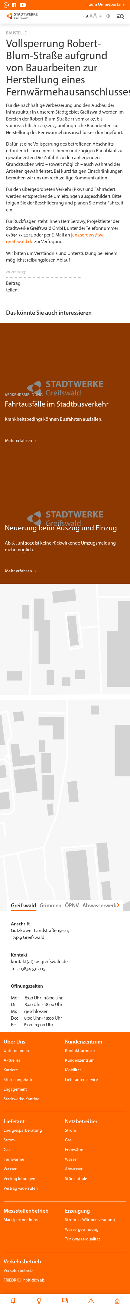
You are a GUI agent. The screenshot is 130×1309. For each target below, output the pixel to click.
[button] (34, 285)
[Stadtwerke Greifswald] (22, 16)
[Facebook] (15, 5)
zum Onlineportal (105, 5)
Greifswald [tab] (23, 906)
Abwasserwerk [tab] (99, 906)
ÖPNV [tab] (72, 906)
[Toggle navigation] (119, 17)
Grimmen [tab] (50, 906)
